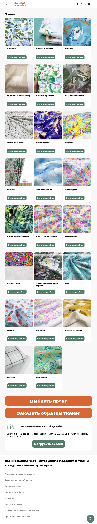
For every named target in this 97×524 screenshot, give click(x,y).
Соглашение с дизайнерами (18, 480)
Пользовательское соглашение (20, 474)
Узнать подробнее (16, 57)
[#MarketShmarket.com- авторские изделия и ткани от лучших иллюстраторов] (20, 3)
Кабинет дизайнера (14, 492)
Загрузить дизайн (48, 444)
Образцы (9, 498)
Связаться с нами (13, 504)
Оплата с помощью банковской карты (23, 510)
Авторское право (13, 486)
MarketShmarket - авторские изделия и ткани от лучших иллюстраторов (47, 462)
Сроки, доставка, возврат (17, 516)
